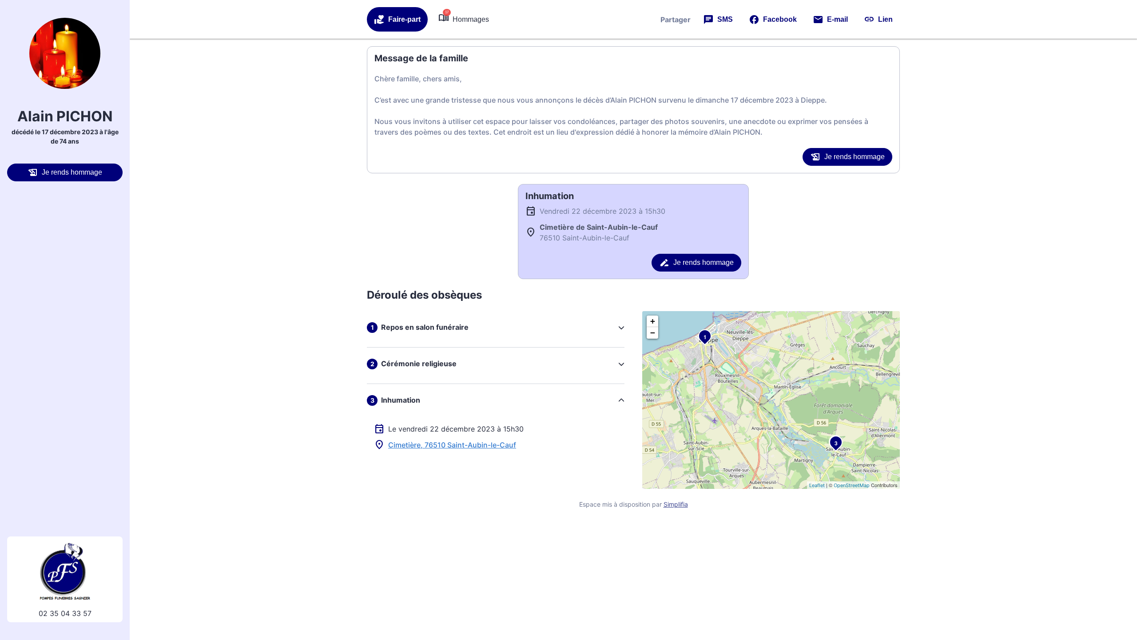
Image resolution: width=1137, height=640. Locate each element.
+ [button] (652, 321)
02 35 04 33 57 (65, 613)
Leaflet (817, 485)
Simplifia (676, 504)
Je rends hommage (72, 172)
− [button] (652, 332)
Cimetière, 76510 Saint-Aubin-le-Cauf (452, 444)
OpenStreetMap (852, 485)
